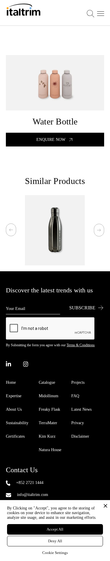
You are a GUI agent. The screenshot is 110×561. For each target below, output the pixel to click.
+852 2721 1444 (29, 482)
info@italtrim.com (32, 494)
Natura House (50, 450)
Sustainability (17, 423)
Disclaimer (80, 436)
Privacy (77, 423)
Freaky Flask (49, 409)
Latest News (81, 409)
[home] (23, 13)
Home (11, 382)
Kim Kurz (47, 436)
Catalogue (47, 382)
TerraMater (48, 423)
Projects (77, 382)
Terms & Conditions (81, 345)
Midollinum (48, 396)
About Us (14, 409)
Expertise (13, 396)
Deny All (55, 541)
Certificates (15, 436)
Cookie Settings (55, 552)
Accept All (55, 529)
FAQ (75, 396)
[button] (95, 13)
